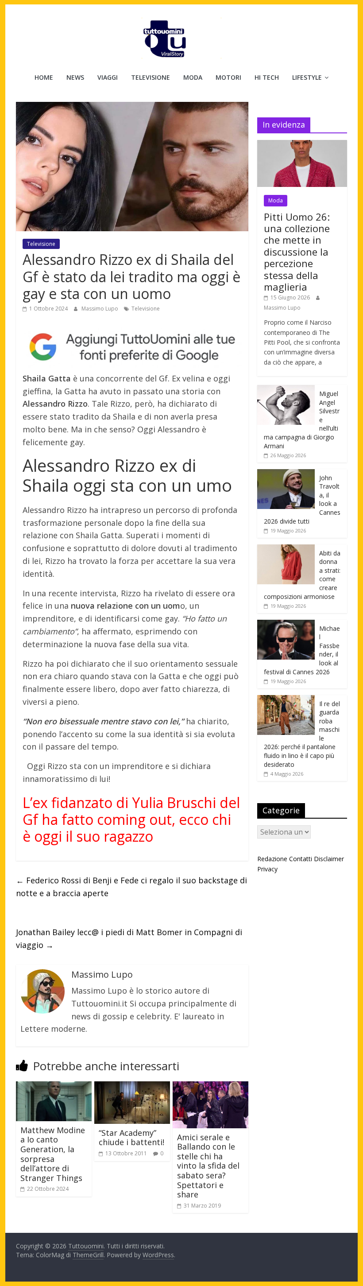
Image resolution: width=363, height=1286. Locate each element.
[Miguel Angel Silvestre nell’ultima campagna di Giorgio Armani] (286, 389)
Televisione (150, 77)
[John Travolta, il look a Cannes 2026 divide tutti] (286, 474)
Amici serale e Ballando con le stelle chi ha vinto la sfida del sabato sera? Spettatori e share (208, 1166)
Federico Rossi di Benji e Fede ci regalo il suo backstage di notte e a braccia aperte (131, 886)
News (75, 77)
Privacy (267, 869)
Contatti (300, 859)
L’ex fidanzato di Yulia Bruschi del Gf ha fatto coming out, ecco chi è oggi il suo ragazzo (131, 819)
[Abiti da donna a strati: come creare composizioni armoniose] (286, 549)
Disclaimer (329, 859)
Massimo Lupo (100, 308)
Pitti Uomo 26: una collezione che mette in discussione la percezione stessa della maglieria (297, 251)
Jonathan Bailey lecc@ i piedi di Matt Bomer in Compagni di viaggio (129, 938)
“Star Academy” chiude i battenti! (131, 1137)
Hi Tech (267, 77)
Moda (192, 77)
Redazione (272, 859)
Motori (228, 77)
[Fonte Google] (132, 347)
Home (44, 77)
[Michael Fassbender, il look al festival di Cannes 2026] (286, 624)
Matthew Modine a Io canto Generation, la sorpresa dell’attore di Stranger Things (52, 1154)
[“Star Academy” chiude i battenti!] (132, 1087)
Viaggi (107, 77)
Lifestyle (307, 77)
